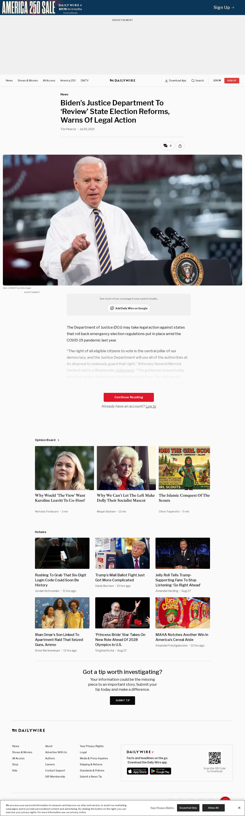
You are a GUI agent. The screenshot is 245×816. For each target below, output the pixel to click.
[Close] (239, 808)
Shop (15, 764)
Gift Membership (55, 776)
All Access (49, 80)
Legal (83, 752)
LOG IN (217, 80)
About (49, 746)
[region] (122, 808)
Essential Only (188, 807)
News (9, 80)
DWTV (85, 80)
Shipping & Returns (91, 764)
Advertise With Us (56, 752)
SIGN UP (231, 80)
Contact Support (55, 770)
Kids (14, 770)
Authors (50, 758)
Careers (50, 764)
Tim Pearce (68, 129)
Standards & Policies (92, 770)
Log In (151, 406)
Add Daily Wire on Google (131, 308)
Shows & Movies (28, 80)
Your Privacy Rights (92, 746)
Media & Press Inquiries (94, 758)
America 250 (68, 80)
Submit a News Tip (91, 776)
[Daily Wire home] (122, 81)
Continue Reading (128, 397)
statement (125, 370)
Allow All (213, 807)
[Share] (180, 145)
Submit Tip (123, 700)
